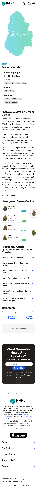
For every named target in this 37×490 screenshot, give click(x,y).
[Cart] (29, 3)
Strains (10, 394)
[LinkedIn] (20, 428)
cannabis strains (24, 415)
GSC (3, 124)
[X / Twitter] (16, 428)
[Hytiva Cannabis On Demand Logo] (9, 3)
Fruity (13, 83)
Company (6, 466)
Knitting (14, 99)
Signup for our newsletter (18, 359)
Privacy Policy (25, 485)
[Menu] (34, 3)
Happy (12, 91)
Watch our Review (9, 195)
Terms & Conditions (13, 485)
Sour (18, 83)
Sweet (24, 83)
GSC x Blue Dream (14, 76)
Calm (6, 91)
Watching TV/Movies (11, 102)
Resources (7, 442)
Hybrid (17, 394)
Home (4, 394)
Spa (20, 99)
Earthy (7, 83)
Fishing (7, 99)
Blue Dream (26, 121)
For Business (8, 448)
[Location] (24, 3)
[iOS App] (18, 435)
